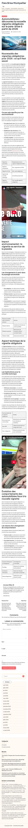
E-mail (4, 648)
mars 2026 (5, 698)
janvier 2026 (6, 703)
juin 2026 (5, 690)
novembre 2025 (7, 709)
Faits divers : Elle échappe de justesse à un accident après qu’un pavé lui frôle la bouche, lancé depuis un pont (14, 765)
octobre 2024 (6, 730)
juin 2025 (5, 722)
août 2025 (5, 717)
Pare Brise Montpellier (14, 3)
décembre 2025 (7, 706)
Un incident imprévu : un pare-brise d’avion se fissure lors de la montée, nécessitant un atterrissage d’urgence (13, 801)
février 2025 (6, 727)
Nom (3, 641)
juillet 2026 (5, 687)
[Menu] (3, 6)
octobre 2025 (6, 711)
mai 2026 (5, 693)
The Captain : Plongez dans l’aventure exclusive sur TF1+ (14, 756)
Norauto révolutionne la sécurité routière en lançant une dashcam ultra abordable (13, 817)
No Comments (7, 33)
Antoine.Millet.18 (8, 585)
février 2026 (6, 701)
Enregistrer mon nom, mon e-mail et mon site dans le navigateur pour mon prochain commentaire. (13, 663)
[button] (6, 595)
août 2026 (5, 685)
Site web (4, 655)
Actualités (4, 16)
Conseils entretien (6, 747)
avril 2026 (5, 695)
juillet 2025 (5, 719)
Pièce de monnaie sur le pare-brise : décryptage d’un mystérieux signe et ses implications (13, 760)
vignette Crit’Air (16, 150)
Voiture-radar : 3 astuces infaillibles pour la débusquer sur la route (12, 769)
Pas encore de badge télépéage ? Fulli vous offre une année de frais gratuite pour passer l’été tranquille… (13, 809)
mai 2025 (5, 725)
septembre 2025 (7, 714)
